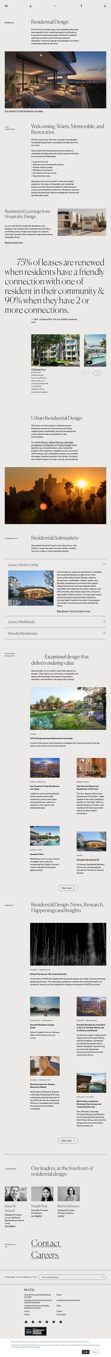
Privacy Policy (61, 1314)
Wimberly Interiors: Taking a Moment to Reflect (42, 1085)
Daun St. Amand (10, 1208)
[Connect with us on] (26, 1322)
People (59, 1295)
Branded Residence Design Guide (42, 1026)
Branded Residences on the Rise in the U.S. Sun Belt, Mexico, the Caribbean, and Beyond (91, 1028)
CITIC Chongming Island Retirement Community (51, 738)
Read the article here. (14, 242)
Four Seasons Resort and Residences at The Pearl (88, 787)
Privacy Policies (84, 1342)
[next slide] (97, 373)
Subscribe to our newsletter (20, 1277)
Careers (45, 1254)
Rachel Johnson (69, 1206)
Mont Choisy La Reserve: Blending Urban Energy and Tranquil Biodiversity (89, 1104)
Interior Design (64, 445)
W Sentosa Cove (38, 369)
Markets (9, 22)
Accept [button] (86, 1352)
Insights (27, 1314)
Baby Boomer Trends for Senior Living (73, 611)
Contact (46, 1243)
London (61, 1216)
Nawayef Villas (36, 854)
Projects (59, 1311)
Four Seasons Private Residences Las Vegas (24, 111)
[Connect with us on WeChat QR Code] (47, 1322)
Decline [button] (95, 1352)
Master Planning (56, 442)
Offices (59, 1306)
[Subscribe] (103, 1277)
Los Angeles (10, 1226)
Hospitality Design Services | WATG (68, 1300)
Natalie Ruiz (39, 1206)
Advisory (44, 442)
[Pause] (55, 350)
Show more (67, 888)
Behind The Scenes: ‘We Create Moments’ (48, 974)
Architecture (48, 445)
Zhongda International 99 (88, 860)
